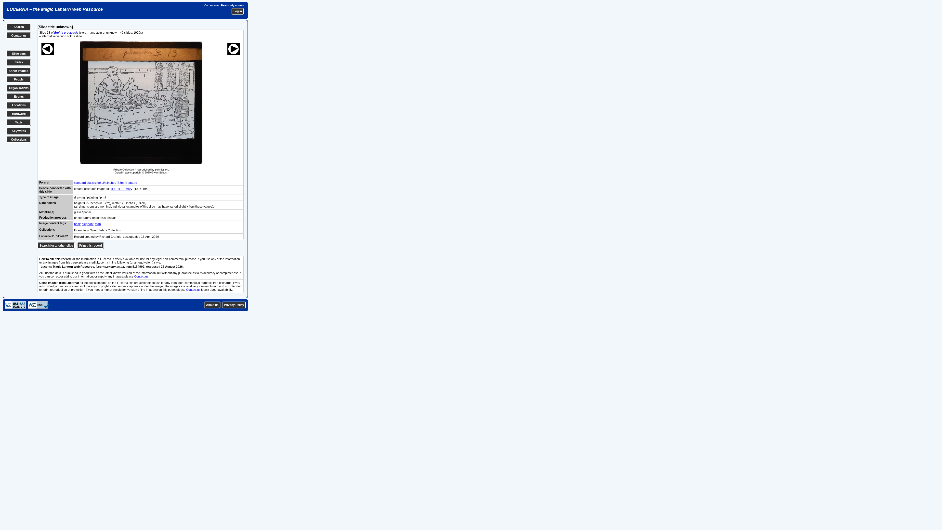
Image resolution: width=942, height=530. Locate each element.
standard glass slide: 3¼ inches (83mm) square (105, 183)
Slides (18, 62)
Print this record (90, 245)
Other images (18, 71)
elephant (87, 224)
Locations (19, 105)
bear (77, 224)
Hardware (19, 114)
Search (19, 27)
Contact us (18, 35)
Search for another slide (56, 245)
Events (19, 96)
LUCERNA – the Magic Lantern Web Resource (55, 9)
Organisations (19, 88)
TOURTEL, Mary (121, 189)
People (19, 79)
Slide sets (19, 53)
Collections (19, 139)
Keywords (19, 131)
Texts (19, 122)
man (98, 224)
